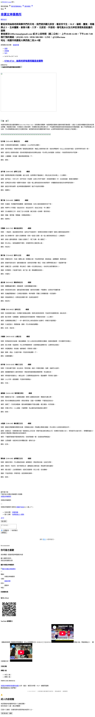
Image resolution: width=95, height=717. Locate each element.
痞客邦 (18, 507)
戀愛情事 (15, 512)
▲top (2, 517)
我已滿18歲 (4, 713)
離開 (10, 713)
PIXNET (34, 691)
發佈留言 (3, 532)
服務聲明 (65, 691)
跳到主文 (4, 19)
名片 (5, 53)
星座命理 (16, 45)
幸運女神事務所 (11, 14)
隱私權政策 (58, 691)
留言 (22, 507)
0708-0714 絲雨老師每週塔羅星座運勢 (23, 61)
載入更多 (3, 521)
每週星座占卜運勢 (18, 514)
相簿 (5, 48)
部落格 (6, 51)
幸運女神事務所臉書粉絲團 (10, 686)
